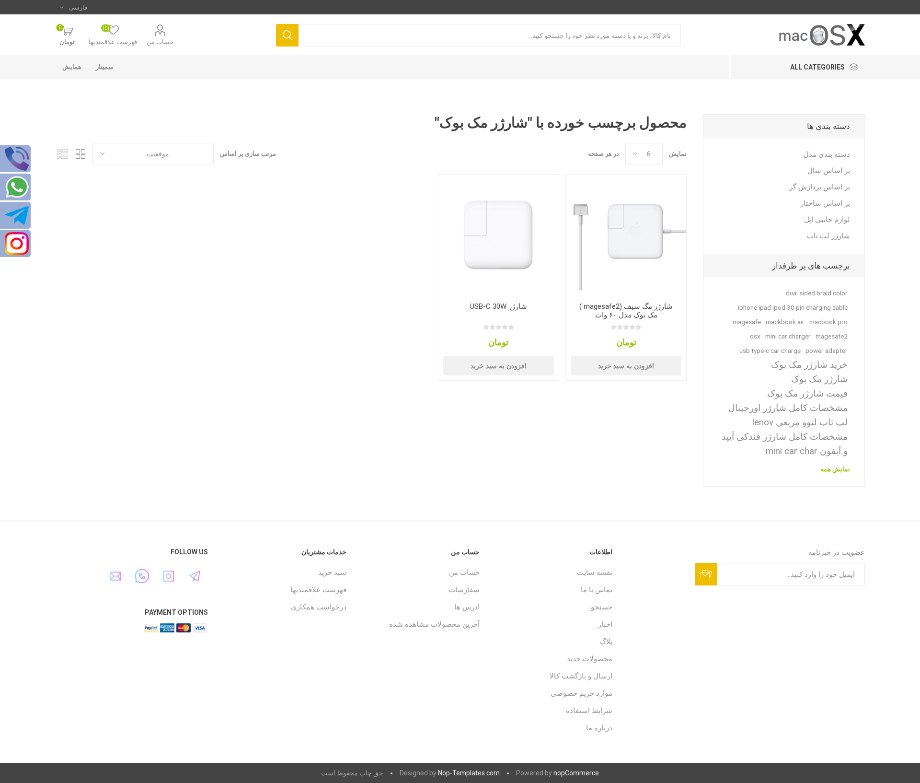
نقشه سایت (594, 572)
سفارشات (464, 589)
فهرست (62, 153)
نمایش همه (835, 469)
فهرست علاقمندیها (318, 589)
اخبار (605, 624)
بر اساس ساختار (825, 203)
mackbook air (785, 322)
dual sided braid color (817, 293)
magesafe (747, 322)
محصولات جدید (589, 658)
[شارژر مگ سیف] (626, 235)
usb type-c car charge (770, 350)
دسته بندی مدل (827, 154)
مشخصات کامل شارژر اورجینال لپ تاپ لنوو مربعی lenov (788, 415)
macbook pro (828, 322)
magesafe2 (832, 336)
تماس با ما (596, 589)
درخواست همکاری (318, 607)
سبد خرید (332, 572)
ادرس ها (467, 607)
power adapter (826, 350)
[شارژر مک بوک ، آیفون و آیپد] (498, 235)
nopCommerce (576, 773)
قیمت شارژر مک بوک (807, 393)
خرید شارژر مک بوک (809, 364)
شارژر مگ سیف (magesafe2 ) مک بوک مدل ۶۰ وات (626, 310)
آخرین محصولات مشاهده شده (434, 624)
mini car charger (788, 336)
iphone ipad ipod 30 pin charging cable (793, 307)
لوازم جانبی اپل (827, 219)
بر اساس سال (828, 170)
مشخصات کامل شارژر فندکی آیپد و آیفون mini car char (785, 443)
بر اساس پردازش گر (819, 187)
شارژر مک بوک (819, 379)
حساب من (160, 42)
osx (755, 336)
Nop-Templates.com (469, 773)
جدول (80, 153)
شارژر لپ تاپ (828, 236)
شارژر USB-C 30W (498, 306)
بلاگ (606, 641)
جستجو (601, 607)
